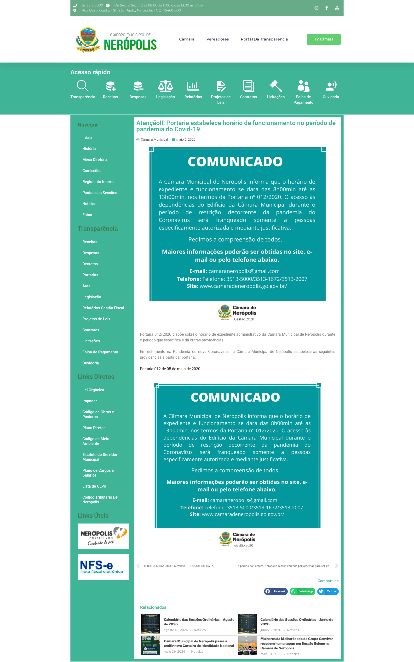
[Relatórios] (193, 86)
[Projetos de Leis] (221, 86)
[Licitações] (276, 86)
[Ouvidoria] (331, 86)
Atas (86, 286)
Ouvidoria (331, 97)
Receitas (110, 97)
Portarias (90, 275)
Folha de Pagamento (100, 352)
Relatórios (193, 97)
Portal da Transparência (264, 39)
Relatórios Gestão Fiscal (103, 308)
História (89, 148)
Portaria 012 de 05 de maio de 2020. (171, 369)
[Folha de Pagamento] (304, 86)
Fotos (87, 215)
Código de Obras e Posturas (98, 414)
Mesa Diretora (94, 159)
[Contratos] (248, 86)
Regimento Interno (98, 181)
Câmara (187, 39)
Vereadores (218, 39)
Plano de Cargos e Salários (98, 473)
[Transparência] (83, 86)
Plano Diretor (93, 428)
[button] (276, 591)
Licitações (276, 97)
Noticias (89, 203)
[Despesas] (138, 86)
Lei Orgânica (93, 390)
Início (87, 137)
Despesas (138, 97)
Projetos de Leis (96, 319)
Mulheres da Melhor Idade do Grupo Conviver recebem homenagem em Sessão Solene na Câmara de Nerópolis (296, 643)
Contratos (248, 97)
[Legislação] (166, 86)
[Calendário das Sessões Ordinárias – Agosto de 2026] (150, 632)
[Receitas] (110, 86)
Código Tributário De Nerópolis (100, 499)
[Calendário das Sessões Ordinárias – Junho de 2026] (247, 632)
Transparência (82, 97)
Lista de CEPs (94, 486)
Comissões (91, 170)
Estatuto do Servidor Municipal (99, 457)
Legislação (165, 97)
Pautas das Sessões (99, 192)
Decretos (90, 264)
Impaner (89, 401)
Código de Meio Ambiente (95, 441)
